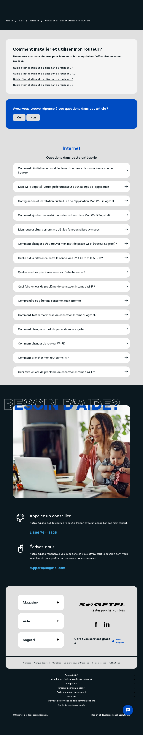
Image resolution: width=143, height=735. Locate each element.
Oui (19, 117)
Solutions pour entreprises (76, 662)
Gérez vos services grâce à (99, 641)
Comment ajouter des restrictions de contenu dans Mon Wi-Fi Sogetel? (64, 215)
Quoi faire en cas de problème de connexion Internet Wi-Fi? (56, 286)
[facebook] (96, 624)
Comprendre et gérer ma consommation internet (49, 300)
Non (33, 117)
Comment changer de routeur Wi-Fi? (42, 343)
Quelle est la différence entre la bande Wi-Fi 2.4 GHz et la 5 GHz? (60, 258)
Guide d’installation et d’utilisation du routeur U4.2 (44, 73)
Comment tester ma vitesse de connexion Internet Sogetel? (57, 315)
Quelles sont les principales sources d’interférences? (51, 272)
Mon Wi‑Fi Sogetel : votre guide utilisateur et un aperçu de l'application (63, 186)
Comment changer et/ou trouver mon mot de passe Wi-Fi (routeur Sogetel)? (67, 243)
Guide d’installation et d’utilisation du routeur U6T (44, 84)
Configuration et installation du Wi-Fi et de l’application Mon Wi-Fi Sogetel (66, 201)
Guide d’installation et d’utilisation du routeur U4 (43, 67)
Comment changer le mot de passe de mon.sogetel (51, 329)
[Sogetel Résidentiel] (102, 607)
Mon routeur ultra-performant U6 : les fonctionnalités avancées (59, 229)
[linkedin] (107, 624)
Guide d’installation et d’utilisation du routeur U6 (43, 79)
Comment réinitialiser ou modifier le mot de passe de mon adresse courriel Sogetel (65, 170)
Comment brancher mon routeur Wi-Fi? (43, 357)
